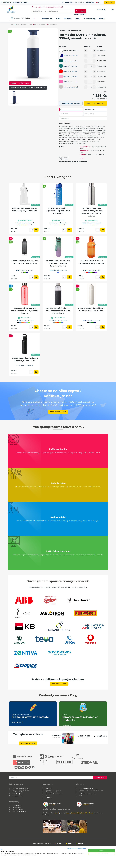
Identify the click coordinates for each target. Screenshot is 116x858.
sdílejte (80, 843)
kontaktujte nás (59, 412)
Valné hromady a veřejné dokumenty (91, 790)
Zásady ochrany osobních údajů (76, 848)
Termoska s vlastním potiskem (70, 30)
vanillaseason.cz (18, 809)
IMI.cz (12, 24)
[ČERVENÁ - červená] (61, 71)
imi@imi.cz (90, 2)
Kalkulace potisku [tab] (89, 109)
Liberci (90, 813)
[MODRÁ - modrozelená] (61, 66)
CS (98, 2)
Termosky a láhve (52, 24)
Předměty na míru (52, 792)
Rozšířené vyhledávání (80, 14)
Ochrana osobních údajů (87, 794)
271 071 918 (85, 736)
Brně (57, 813)
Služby (77, 19)
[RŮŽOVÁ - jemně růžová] (61, 76)
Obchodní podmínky (86, 788)
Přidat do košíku (94, 103)
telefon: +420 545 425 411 (21, 790)
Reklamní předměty (22, 18)
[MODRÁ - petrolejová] (61, 60)
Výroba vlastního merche (54, 794)
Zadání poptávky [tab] (89, 114)
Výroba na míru (47, 19)
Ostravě (74, 813)
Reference (68, 19)
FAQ (80, 796)
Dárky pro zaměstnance (54, 790)
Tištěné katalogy (89, 19)
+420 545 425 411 (68, 2)
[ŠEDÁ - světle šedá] (61, 87)
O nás (58, 19)
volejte (59, 843)
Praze (68, 813)
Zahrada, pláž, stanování (40, 24)
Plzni (78, 813)
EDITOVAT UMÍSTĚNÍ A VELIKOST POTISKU (27, 88)
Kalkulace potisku (70, 103)
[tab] (71, 109)
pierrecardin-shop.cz (19, 811)
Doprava (49, 797)
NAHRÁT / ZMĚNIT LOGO (20, 83)
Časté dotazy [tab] (64, 118)
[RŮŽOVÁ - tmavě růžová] (61, 81)
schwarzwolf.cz (17, 805)
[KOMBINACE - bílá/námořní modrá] (61, 55)
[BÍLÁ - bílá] (61, 50)
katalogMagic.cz (18, 807)
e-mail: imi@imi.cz (18, 794)
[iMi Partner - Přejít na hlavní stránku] (11, 9)
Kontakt (102, 19)
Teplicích (84, 813)
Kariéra (81, 792)
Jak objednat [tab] (64, 114)
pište (70, 843)
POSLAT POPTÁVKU (59, 684)
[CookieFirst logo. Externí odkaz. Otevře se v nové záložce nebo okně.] (2, 849)
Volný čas (30, 24)
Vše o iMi (48, 788)
